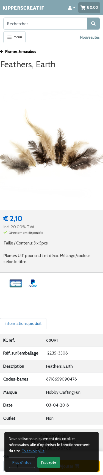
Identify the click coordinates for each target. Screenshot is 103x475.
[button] (72, 8)
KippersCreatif (23, 7)
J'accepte (48, 462)
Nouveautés (90, 37)
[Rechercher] (93, 24)
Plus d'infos (22, 462)
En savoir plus (33, 450)
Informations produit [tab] (23, 323)
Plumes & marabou (20, 51)
